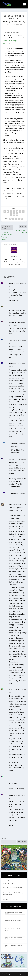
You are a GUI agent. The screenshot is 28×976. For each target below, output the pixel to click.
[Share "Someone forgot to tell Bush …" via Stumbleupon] (10, 214)
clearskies (7, 928)
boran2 (11, 307)
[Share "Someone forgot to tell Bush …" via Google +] (10, 211)
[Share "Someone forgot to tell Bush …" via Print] (17, 214)
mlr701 (11, 459)
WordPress (23, 974)
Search (3, 838)
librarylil (7, 920)
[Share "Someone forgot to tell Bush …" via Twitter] (7, 211)
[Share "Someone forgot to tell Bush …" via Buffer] (23, 211)
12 (12, 24)
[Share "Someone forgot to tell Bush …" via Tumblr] (14, 211)
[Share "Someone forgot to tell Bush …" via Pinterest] (17, 211)
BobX (10, 504)
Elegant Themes (11, 974)
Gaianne (11, 795)
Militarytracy (12, 363)
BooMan (7, 912)
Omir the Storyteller (14, 322)
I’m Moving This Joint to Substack (11, 880)
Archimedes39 (13, 689)
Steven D (14, 22)
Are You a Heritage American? (10, 883)
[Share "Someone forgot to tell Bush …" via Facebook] (4, 211)
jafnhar (7, 937)
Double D (11, 777)
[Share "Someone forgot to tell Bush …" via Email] (14, 214)
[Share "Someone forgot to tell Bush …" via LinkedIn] (20, 211)
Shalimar (11, 340)
